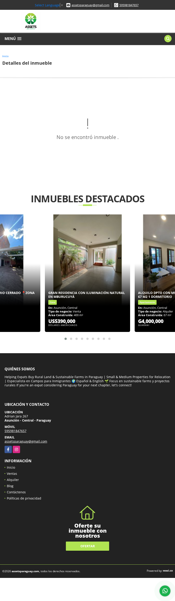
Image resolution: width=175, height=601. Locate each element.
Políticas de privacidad (24, 498)
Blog (10, 486)
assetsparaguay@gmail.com (90, 5)
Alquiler (13, 480)
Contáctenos (16, 492)
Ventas (12, 473)
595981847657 (129, 5)
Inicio (5, 56)
